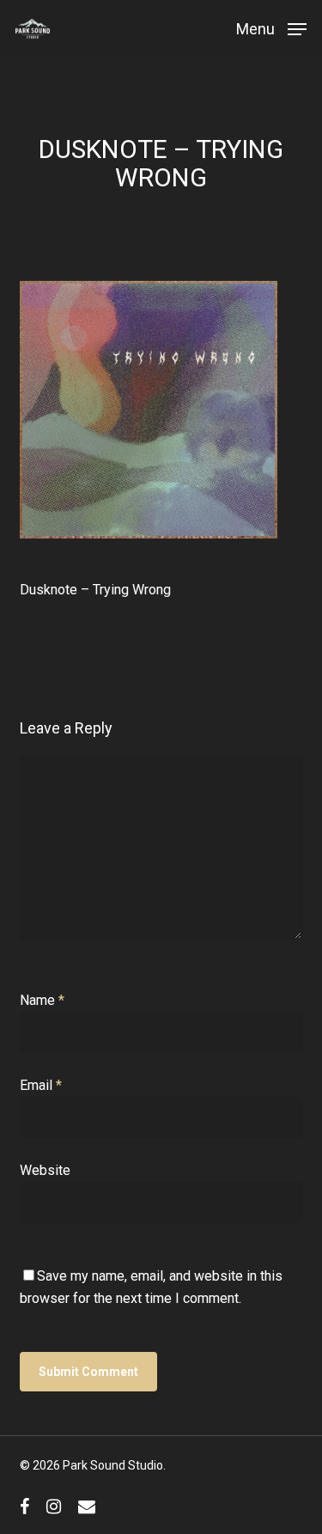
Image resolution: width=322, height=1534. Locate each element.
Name (42, 1000)
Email (41, 1085)
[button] (271, 28)
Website (45, 1170)
